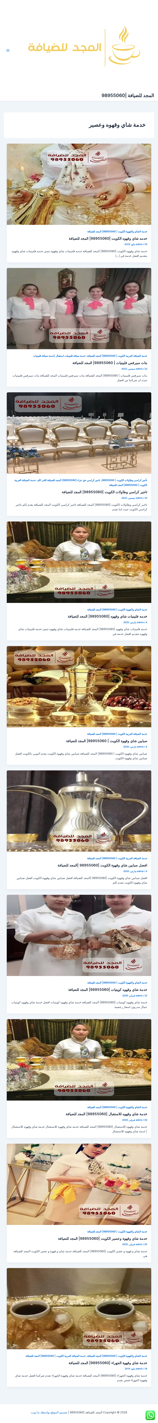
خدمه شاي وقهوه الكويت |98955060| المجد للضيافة (108, 238)
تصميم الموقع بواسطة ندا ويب (49, 1412)
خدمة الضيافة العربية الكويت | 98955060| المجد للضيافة (117, 355)
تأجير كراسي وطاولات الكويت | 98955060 (124, 480)
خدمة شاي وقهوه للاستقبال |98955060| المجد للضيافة (106, 1114)
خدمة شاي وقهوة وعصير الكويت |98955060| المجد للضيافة (102, 1238)
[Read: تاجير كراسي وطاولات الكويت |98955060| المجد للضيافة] (79, 432)
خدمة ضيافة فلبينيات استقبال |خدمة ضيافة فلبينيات (59, 355)
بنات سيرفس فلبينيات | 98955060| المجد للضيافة (109, 363)
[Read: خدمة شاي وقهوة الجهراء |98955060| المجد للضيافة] (79, 1308)
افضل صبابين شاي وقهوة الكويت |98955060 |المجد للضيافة (102, 865)
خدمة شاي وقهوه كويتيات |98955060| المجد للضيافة (107, 989)
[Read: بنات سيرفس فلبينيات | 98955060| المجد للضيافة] (79, 308)
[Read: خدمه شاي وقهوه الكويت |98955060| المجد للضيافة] (79, 184)
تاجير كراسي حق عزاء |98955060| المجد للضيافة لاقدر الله (68, 480)
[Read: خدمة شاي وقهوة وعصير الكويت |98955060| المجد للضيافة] (79, 1184)
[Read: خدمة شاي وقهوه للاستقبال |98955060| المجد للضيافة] (79, 1059)
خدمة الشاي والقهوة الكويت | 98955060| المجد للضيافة (117, 231)
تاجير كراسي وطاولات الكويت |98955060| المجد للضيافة (104, 492)
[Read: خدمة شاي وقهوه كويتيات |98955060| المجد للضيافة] (79, 935)
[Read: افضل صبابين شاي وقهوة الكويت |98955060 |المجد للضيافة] (79, 811)
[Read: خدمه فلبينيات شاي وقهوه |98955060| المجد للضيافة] (79, 562)
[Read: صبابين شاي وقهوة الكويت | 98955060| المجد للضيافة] (79, 686)
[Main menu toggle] (8, 50)
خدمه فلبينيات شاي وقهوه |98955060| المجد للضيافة (107, 616)
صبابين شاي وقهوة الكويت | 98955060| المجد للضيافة (106, 741)
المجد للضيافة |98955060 (128, 95)
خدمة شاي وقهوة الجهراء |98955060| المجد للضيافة (108, 1363)
